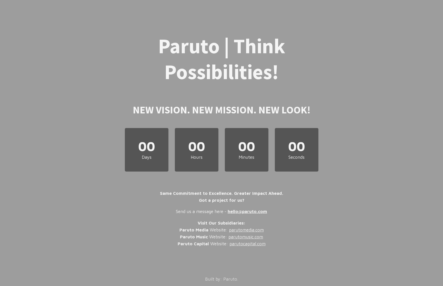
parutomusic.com (245, 236)
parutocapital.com (247, 243)
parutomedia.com (246, 229)
